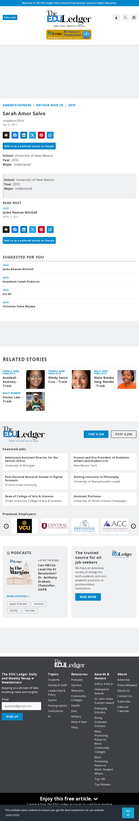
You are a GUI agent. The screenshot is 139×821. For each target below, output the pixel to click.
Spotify (14, 610)
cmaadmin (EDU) (13, 121)
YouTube (30, 610)
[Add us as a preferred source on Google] (50, 135)
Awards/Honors (17, 105)
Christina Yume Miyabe (19, 306)
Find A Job (96, 434)
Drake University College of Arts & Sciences (33, 501)
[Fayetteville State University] (30, 526)
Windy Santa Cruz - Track (58, 380)
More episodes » (18, 596)
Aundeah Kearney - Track (10, 382)
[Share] (15, 135)
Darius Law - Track (12, 399)
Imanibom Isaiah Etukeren (21, 281)
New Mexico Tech (85, 465)
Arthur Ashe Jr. (50, 105)
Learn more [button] (12, 814)
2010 (71, 105)
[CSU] (90, 526)
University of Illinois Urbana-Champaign (100, 501)
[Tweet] (32, 135)
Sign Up (12, 716)
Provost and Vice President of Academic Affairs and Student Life (102, 459)
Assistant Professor (87, 496)
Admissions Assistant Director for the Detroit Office (31, 459)
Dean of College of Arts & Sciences (29, 496)
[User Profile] (116, 17)
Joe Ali (7, 294)
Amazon (39, 603)
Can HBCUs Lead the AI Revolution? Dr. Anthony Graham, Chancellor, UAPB (47, 577)
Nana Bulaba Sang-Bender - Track (104, 382)
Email (5, 699)
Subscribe (10, 17)
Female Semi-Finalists (11, 372)
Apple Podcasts (18, 603)
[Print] (6, 135)
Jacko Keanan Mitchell (20, 212)
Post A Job (123, 434)
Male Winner (12, 393)
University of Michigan (20, 465)
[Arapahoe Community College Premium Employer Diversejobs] (60, 526)
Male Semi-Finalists (101, 372)
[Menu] (134, 17)
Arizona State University (21, 485)
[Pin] (41, 135)
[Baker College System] (120, 526)
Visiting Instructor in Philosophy (96, 477)
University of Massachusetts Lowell (97, 481)
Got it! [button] (128, 812)
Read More (88, 597)
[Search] (125, 17)
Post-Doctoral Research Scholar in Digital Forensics (34, 478)
